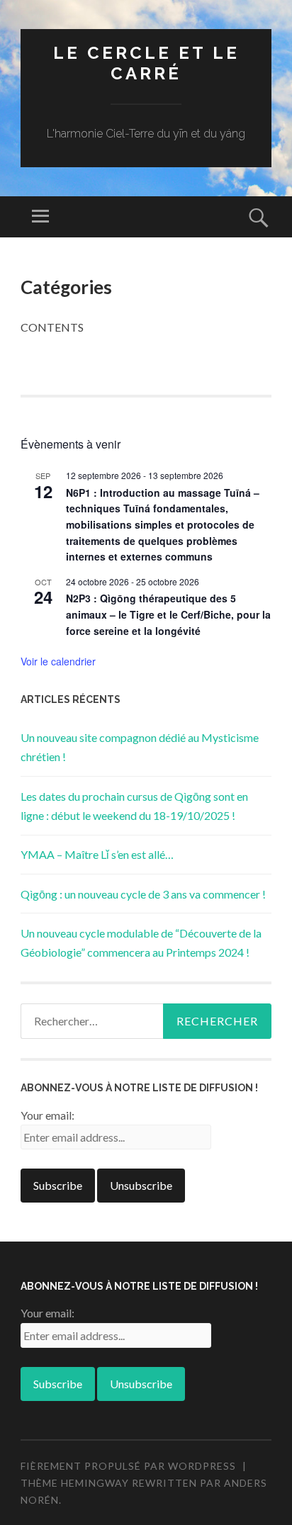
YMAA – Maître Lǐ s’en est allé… (97, 854)
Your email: (47, 1115)
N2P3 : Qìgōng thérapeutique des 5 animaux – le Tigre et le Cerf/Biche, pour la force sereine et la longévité (168, 614)
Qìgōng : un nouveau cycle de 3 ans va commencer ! (143, 894)
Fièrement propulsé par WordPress (128, 1466)
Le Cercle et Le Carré (146, 63)
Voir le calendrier (58, 661)
